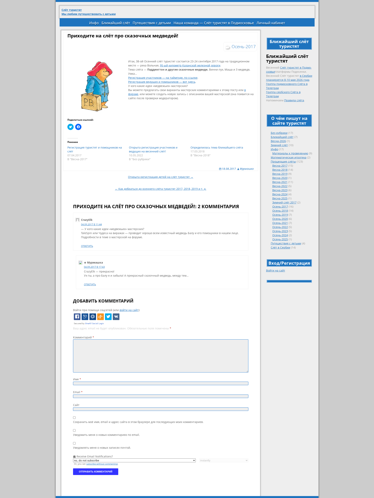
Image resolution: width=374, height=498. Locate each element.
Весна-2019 (280, 174)
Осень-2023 (280, 231)
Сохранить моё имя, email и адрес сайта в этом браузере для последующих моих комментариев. (138, 422)
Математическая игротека (288, 157)
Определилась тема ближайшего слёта (217, 147)
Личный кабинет (271, 22)
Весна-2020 (280, 178)
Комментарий (83, 337)
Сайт (76, 405)
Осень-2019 (280, 215)
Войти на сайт (275, 270)
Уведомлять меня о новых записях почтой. (102, 447)
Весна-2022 (280, 186)
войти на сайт (129, 310)
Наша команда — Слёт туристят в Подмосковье (214, 22)
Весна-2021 (280, 182)
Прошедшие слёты (283, 161)
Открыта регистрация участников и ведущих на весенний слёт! (153, 149)
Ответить (87, 246)
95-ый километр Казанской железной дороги (190, 65)
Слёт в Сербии (280, 247)
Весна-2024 (280, 194)
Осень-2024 (280, 235)
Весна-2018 (280, 170)
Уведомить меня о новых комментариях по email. (106, 435)
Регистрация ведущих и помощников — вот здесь (161, 82)
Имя (77, 379)
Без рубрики (279, 133)
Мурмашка (247, 169)
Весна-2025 (280, 198)
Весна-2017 (280, 165)
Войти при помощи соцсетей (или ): (106, 310)
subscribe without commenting (102, 463)
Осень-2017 (280, 206)
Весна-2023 (280, 190)
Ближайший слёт (115, 22)
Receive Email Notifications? (94, 456)
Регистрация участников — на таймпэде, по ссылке (163, 78)
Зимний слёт (279, 145)
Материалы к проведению (290, 153)
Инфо (94, 22)
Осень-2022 (280, 227)
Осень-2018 (280, 210)
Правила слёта (294, 100)
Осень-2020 (280, 219)
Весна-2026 (278, 141)
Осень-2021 (280, 223)
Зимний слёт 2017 (284, 202)
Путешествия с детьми (152, 22)
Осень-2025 (280, 239)
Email (78, 392)
